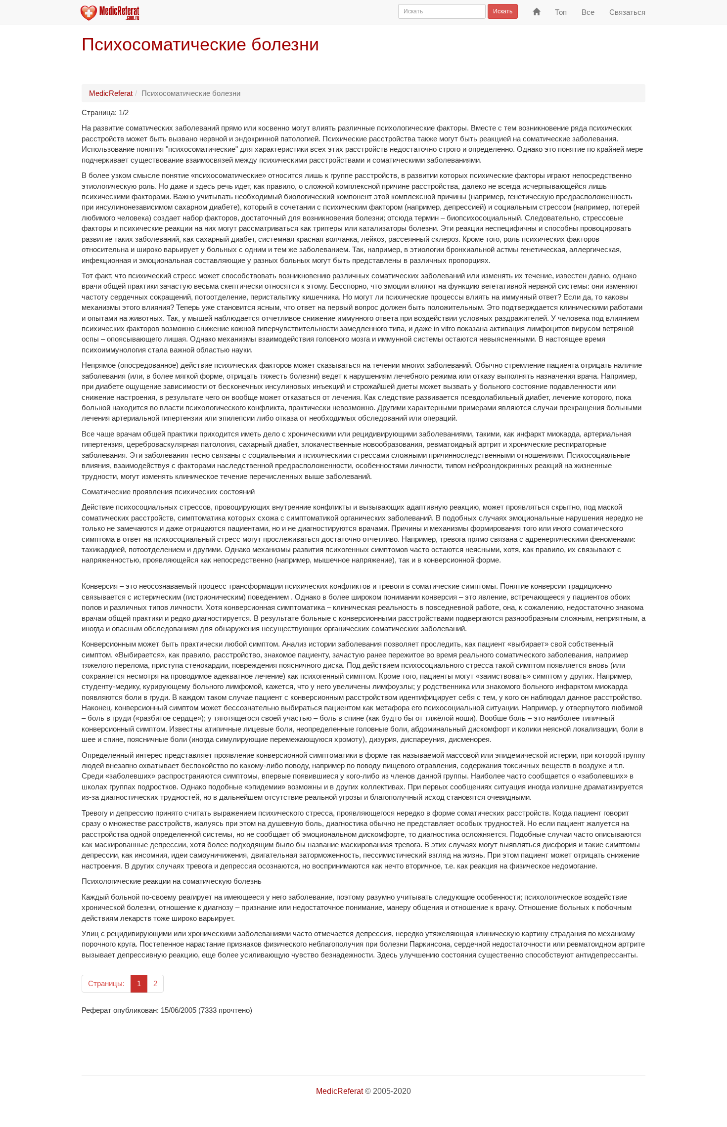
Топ (561, 12)
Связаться (627, 12)
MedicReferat (111, 93)
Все (588, 12)
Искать (502, 11)
